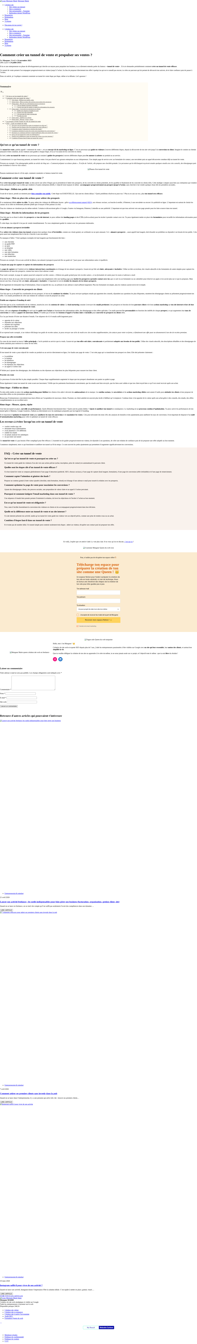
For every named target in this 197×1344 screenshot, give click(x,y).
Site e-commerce (15, 9)
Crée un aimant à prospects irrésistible (27, 105)
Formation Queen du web (14, 1318)
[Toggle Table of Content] (2, 92)
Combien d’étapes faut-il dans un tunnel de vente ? (27, 138)
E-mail (3, 698)
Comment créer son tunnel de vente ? (18, 98)
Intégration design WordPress (19, 13)
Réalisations (9, 17)
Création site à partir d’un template (17, 1314)
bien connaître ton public (41, 194)
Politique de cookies (12, 1339)
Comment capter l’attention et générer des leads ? (27, 129)
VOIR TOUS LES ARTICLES (11, 1296)
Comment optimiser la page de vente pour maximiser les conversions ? (33, 131)
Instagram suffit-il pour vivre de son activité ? (21, 1285)
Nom (2, 693)
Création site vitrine (12, 1310)
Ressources (9, 15)
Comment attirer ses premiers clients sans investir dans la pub (28, 1093)
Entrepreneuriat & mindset (14, 893)
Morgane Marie (23, 1)
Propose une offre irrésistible (25, 112)
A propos (8, 21)
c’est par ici (128, 542)
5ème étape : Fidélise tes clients (21, 117)
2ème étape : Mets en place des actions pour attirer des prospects (31, 102)
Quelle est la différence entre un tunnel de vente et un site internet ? (32, 136)
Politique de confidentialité (14, 1337)
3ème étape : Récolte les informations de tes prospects (28, 104)
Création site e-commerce (14, 1312)
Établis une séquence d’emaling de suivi (28, 110)
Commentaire (5, 689)
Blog (6, 19)
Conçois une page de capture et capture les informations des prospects (36, 107)
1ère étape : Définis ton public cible (23, 100)
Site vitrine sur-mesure (17, 7)
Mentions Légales (11, 1335)
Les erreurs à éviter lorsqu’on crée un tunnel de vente (23, 121)
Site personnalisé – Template (19, 11)
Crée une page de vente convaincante (27, 114)
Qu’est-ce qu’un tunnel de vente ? (17, 96)
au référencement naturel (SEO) (80, 202)
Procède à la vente (22, 116)
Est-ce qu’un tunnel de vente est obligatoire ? (26, 134)
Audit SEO (9, 1316)
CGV (7, 1341)
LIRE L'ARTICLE (6, 910)
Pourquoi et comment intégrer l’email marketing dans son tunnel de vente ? (35, 132)
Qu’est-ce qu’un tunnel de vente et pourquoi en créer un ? (29, 125)
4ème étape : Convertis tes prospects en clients (26, 109)
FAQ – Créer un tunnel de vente (16, 123)
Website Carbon (106, 1327)
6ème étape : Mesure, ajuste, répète (22, 119)
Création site (9, 5)
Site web (3, 702)
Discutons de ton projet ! (13, 25)
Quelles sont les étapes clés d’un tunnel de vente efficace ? (30, 127)
